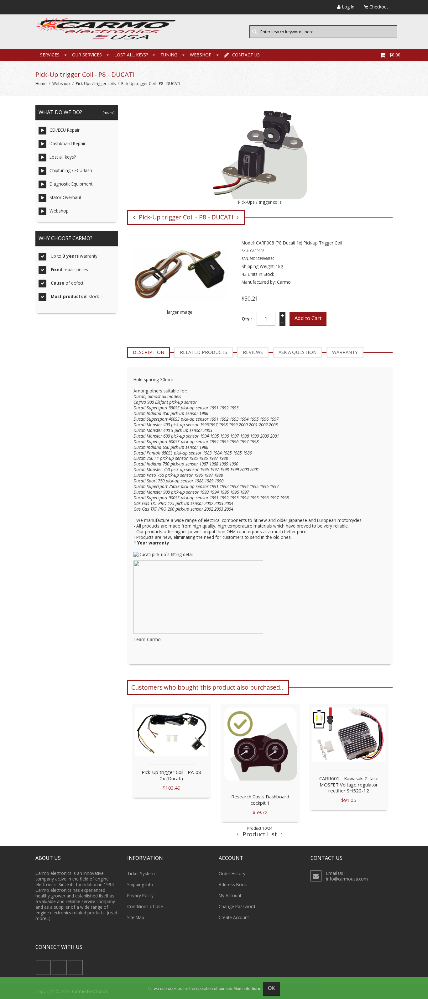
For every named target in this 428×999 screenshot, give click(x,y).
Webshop (200, 55)
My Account (230, 895)
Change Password (237, 906)
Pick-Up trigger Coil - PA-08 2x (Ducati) (171, 775)
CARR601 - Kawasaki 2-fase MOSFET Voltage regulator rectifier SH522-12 (348, 784)
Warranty (345, 352)
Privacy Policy (140, 895)
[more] (108, 112)
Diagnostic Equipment (71, 184)
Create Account (234, 917)
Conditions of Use (145, 906)
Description (148, 352)
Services (50, 55)
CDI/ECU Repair (65, 130)
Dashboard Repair (68, 143)
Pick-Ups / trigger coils (96, 83)
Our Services (87, 55)
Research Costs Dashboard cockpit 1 (260, 799)
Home (41, 83)
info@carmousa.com (347, 879)
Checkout (378, 7)
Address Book (233, 884)
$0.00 (394, 55)
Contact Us (246, 55)
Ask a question (297, 352)
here (256, 988)
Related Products (203, 352)
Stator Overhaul (65, 197)
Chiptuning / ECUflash (71, 170)
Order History (232, 873)
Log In (348, 7)
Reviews (253, 352)
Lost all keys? (131, 55)
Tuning (168, 55)
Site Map (135, 917)
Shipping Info (140, 884)
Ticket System (141, 873)
